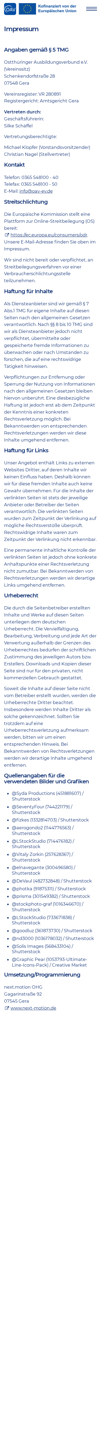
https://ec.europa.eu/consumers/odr (49, 235)
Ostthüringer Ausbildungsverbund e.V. (10, 9)
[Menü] (91, 9)
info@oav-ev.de (36, 191)
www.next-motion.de (33, 1008)
